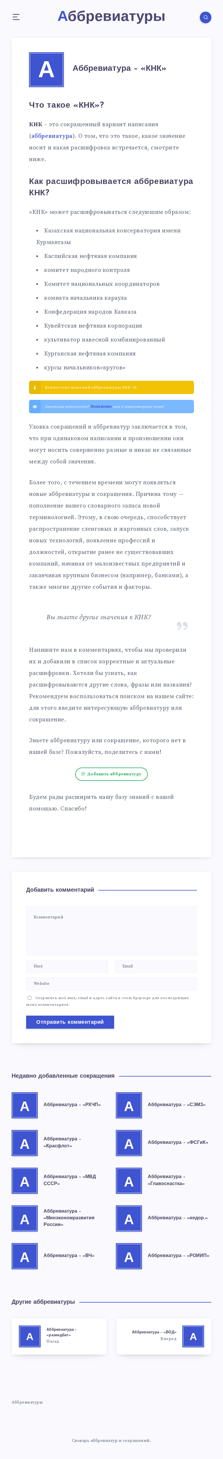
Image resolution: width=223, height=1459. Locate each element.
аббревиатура (52, 136)
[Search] (205, 17)
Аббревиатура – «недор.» (178, 1218)
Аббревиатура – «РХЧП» (72, 1105)
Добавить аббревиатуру (114, 774)
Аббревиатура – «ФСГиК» (178, 1142)
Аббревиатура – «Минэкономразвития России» (69, 1218)
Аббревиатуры (27, 1402)
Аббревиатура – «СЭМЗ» (177, 1105)
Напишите (101, 406)
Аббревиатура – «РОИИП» (178, 1256)
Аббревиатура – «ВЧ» (69, 1256)
